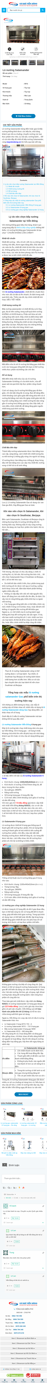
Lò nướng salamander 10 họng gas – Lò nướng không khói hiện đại (28, 1124)
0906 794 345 (18, 1330)
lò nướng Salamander (14, 292)
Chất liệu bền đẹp (13, 193)
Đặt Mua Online (24, 116)
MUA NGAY (23, 1094)
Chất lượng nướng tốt (15, 189)
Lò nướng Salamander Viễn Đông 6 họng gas (24, 205)
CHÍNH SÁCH (35, 1369)
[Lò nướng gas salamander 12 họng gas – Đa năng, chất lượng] (9, 1114)
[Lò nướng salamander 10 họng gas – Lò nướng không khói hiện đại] (28, 1114)
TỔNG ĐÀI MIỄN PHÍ (24, 1309)
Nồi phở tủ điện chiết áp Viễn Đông (9, 1154)
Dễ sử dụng (11, 191)
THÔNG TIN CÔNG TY (11, 1369)
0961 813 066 (20, 1323)
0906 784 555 (18, 1319)
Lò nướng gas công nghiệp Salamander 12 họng (25, 210)
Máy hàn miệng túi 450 (28, 1153)
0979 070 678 (19, 1333)
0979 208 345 (21, 1326)
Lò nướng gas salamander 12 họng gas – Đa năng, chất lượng (9, 1124)
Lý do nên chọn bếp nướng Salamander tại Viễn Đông (23, 184)
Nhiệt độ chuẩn (12, 186)
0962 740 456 (17, 1316)
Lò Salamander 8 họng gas (17, 207)
